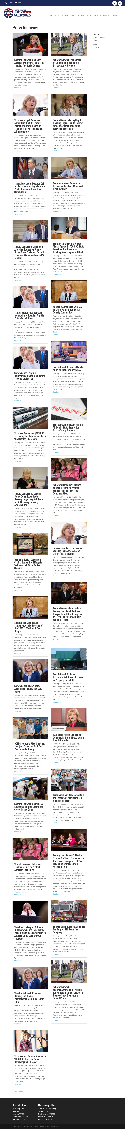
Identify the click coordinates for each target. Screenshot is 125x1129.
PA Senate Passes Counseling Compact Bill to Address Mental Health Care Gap (68, 737)
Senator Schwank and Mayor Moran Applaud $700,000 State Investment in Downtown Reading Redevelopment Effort (68, 248)
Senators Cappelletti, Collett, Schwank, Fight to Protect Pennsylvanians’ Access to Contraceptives (67, 489)
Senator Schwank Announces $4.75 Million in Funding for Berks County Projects (67, 62)
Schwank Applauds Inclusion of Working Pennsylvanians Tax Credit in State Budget (68, 551)
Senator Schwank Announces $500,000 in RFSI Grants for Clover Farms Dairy (28, 806)
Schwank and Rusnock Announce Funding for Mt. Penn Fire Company (69, 929)
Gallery (106, 15)
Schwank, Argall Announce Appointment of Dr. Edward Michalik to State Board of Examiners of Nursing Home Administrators (28, 125)
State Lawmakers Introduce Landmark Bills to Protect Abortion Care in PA (28, 867)
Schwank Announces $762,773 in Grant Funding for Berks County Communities (68, 309)
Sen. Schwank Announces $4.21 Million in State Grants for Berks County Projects (68, 427)
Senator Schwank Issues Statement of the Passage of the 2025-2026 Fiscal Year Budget (28, 627)
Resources (82, 15)
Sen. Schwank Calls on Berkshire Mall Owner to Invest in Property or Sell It (68, 677)
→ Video (95, 41)
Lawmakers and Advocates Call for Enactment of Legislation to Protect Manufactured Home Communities (29, 188)
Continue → (18, 88)
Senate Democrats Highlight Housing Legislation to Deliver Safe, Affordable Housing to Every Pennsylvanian (68, 124)
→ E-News (96, 48)
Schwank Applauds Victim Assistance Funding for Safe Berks (28, 688)
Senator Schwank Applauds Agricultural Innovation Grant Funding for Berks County (29, 62)
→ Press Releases (99, 37)
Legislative (94, 15)
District (58, 15)
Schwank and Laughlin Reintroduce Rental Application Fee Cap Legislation (29, 375)
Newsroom (69, 15)
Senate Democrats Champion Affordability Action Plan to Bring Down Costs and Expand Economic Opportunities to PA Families (29, 252)
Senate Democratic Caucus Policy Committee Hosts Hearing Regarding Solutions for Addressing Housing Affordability (28, 499)
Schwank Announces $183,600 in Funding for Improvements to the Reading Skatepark (30, 436)
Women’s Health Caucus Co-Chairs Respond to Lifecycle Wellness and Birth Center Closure (28, 564)
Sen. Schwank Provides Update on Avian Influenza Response (68, 368)
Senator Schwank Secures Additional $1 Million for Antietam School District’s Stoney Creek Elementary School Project (68, 992)
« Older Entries (18, 1091)
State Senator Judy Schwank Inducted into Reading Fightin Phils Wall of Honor (29, 315)
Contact (115, 15)
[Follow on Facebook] (114, 3)
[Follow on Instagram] (120, 3)
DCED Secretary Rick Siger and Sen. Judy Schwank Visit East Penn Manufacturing (29, 746)
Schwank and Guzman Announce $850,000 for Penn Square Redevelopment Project (30, 1059)
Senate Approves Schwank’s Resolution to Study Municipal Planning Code (68, 186)
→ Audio (95, 44)
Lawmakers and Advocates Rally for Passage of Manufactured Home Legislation (68, 797)
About (50, 15)
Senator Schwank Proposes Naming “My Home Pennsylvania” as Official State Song (29, 997)
